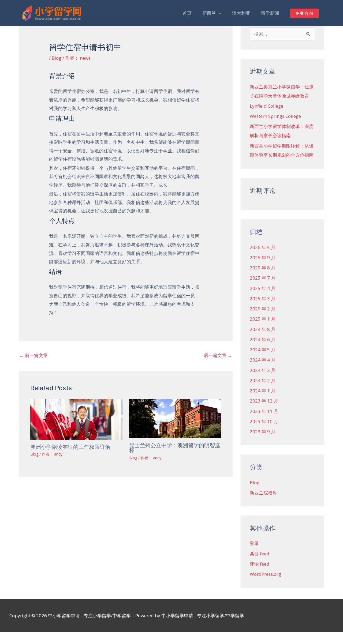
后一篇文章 (218, 355)
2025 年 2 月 (262, 309)
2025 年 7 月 (262, 278)
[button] (304, 13)
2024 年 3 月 (262, 370)
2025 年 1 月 (262, 319)
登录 (254, 543)
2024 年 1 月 (262, 391)
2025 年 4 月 (262, 288)
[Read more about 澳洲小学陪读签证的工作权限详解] (76, 419)
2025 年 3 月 (262, 298)
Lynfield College (266, 106)
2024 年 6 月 (262, 339)
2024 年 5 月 (262, 350)
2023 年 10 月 (264, 421)
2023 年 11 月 (264, 411)
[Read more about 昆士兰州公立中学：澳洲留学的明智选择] (175, 418)
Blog (56, 58)
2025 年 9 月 (262, 257)
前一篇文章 (33, 355)
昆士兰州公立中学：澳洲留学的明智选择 (174, 448)
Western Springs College (275, 116)
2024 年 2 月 (262, 380)
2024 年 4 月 (262, 360)
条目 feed (259, 554)
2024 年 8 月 (262, 329)
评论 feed (259, 564)
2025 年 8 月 (262, 268)
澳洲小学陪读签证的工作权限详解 (70, 447)
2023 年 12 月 (264, 401)
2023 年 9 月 (262, 431)
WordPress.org (265, 574)
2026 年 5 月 (262, 247)
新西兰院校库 (263, 493)
